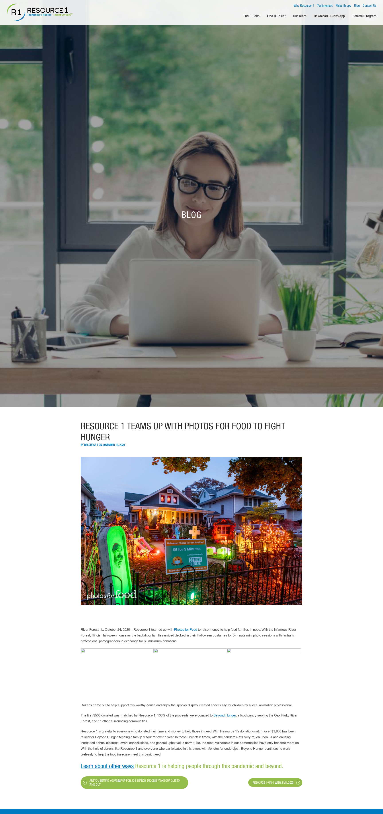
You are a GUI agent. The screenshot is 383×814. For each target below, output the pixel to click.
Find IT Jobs (251, 16)
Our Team (299, 16)
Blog (357, 5)
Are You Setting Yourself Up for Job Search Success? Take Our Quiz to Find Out (135, 782)
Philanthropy (343, 5)
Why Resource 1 (304, 5)
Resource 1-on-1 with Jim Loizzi (273, 782)
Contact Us (369, 5)
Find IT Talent (276, 16)
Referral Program (364, 16)
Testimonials (325, 5)
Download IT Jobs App (329, 16)
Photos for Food (185, 629)
